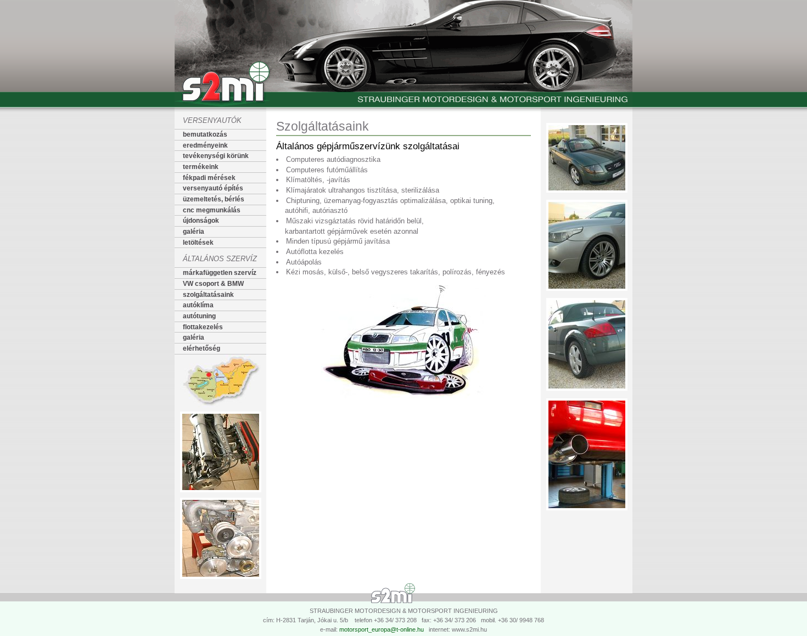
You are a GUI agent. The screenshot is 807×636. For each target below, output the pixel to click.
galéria (193, 231)
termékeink (200, 167)
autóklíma (198, 305)
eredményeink (205, 145)
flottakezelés (203, 327)
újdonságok (201, 220)
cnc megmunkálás (211, 210)
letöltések (198, 242)
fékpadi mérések (209, 178)
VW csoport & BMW (213, 284)
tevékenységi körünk (216, 156)
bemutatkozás (205, 134)
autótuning (199, 316)
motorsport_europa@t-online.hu (381, 629)
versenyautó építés (213, 188)
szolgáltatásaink (208, 295)
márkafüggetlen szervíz (219, 273)
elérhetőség (201, 348)
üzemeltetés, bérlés (213, 199)
